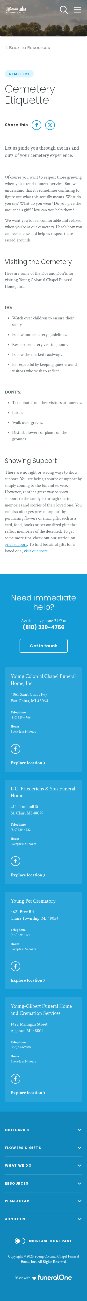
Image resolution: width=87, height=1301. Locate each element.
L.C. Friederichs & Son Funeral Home (43, 792)
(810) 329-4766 (44, 627)
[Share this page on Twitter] (50, 125)
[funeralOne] (55, 1277)
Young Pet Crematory (33, 901)
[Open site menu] (77, 10)
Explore (26, 763)
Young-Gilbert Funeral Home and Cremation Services (41, 1010)
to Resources (29, 48)
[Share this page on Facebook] (36, 125)
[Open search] (64, 10)
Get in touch (44, 646)
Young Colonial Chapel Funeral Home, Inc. (43, 680)
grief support (16, 544)
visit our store (36, 551)
